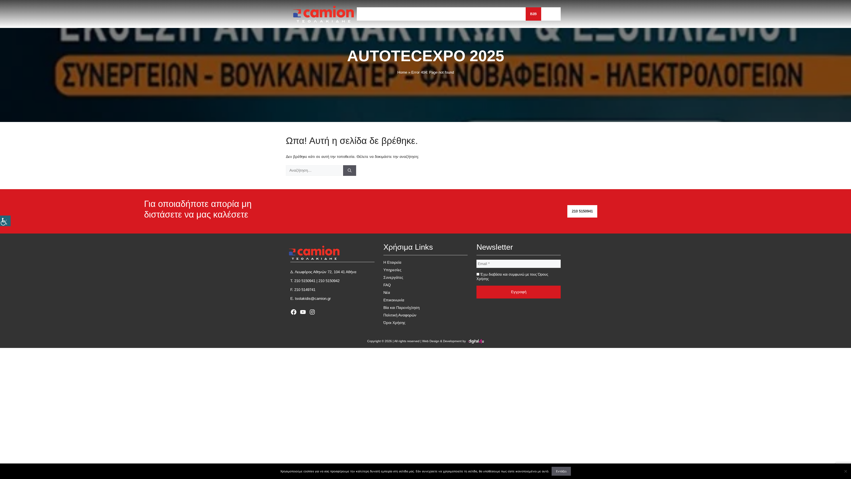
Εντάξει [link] (561, 471)
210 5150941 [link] (582, 211)
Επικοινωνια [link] (510, 14)
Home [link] (402, 72)
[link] (5, 221)
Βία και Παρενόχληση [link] (401, 308)
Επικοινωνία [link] (393, 300)
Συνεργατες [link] (448, 14)
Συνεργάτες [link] (393, 277)
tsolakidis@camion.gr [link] (313, 298)
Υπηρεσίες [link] (392, 270)
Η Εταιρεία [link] (392, 262)
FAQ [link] (470, 14)
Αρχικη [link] (367, 14)
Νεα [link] (486, 14)
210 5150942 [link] (329, 281)
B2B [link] (533, 14)
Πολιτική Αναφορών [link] (399, 315)
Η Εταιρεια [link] (392, 14)
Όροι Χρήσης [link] (394, 323)
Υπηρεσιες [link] (419, 14)
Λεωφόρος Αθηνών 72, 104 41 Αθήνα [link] (325, 272)
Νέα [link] (386, 293)
